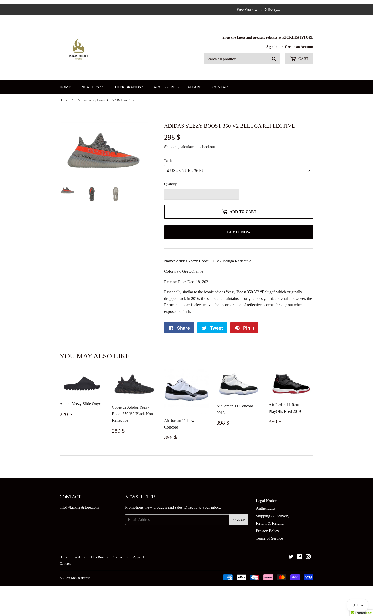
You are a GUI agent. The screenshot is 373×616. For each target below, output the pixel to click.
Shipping (171, 147)
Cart (302, 59)
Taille (168, 161)
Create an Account (299, 47)
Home (65, 87)
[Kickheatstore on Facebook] (299, 557)
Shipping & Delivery (272, 516)
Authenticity (266, 508)
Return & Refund (270, 523)
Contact (221, 87)
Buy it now (239, 232)
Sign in (271, 47)
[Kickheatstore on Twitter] (290, 557)
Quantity (170, 184)
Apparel (195, 87)
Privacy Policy (267, 531)
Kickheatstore (80, 578)
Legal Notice (266, 501)
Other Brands (127, 87)
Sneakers (89, 87)
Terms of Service (269, 538)
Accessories (166, 87)
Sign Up (239, 520)
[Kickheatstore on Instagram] (308, 557)
